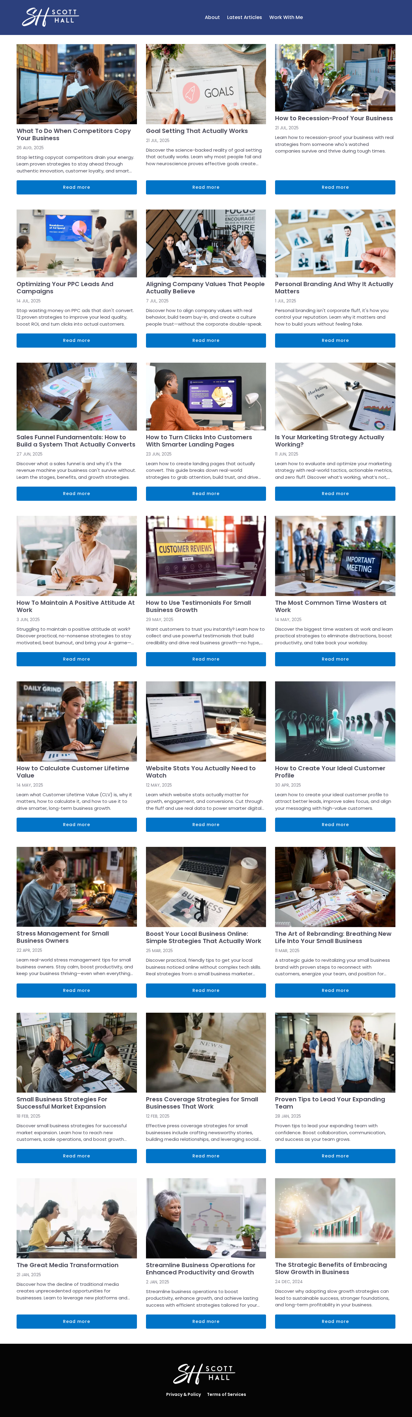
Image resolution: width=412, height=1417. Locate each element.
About (212, 17)
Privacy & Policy (183, 1394)
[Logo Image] (52, 17)
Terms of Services (226, 1394)
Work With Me (286, 17)
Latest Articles (244, 17)
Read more (76, 187)
